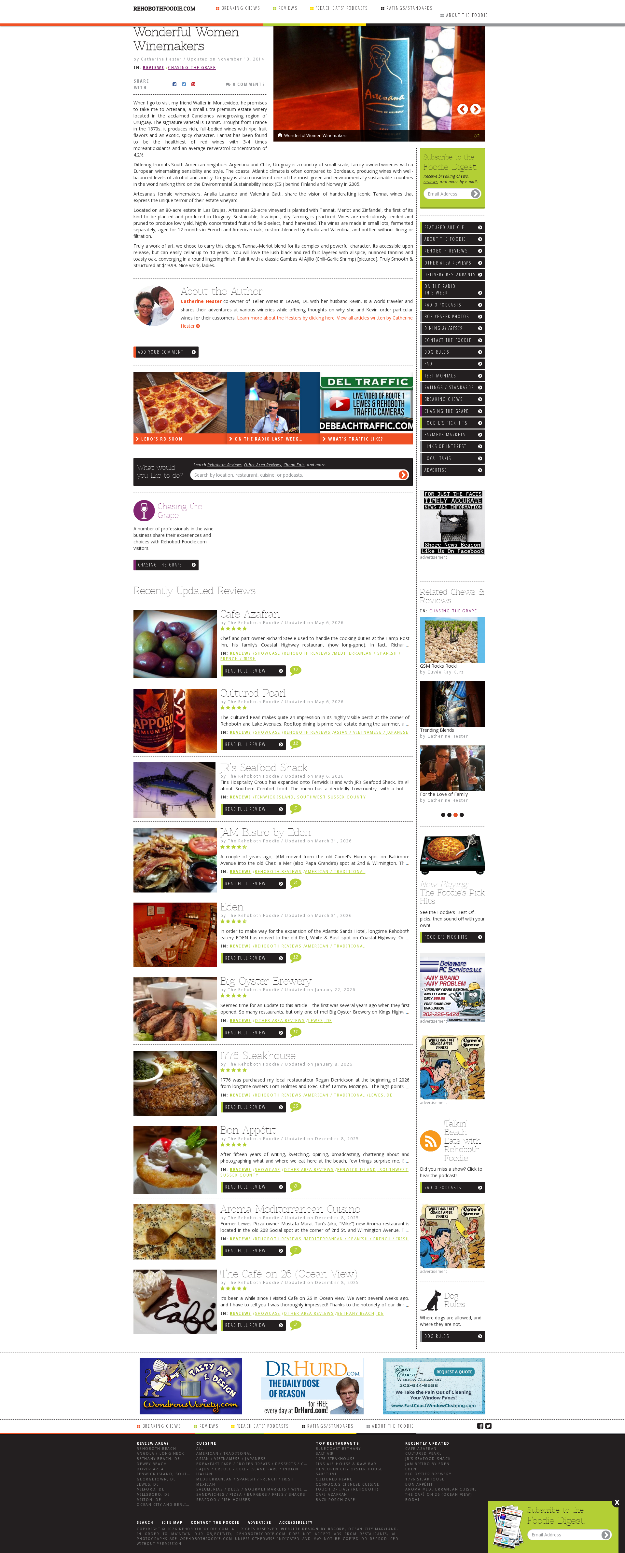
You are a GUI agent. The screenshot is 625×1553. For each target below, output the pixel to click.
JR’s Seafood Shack (264, 767)
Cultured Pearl (253, 693)
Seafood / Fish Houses (223, 1500)
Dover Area (150, 1469)
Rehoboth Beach (156, 1449)
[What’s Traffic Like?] (367, 403)
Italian (204, 1474)
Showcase (267, 653)
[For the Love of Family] (452, 768)
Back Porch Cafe (335, 1500)
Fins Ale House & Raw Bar (346, 1464)
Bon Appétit (248, 1130)
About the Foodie (467, 15)
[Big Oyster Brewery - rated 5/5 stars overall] (315, 997)
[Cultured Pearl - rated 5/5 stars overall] (315, 709)
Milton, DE (149, 1500)
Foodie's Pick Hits (446, 937)
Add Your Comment (161, 352)
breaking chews (453, 176)
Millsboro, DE (153, 1494)
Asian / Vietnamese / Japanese (371, 732)
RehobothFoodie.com (204, 1529)
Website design (300, 1529)
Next (476, 107)
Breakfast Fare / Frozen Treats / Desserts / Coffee (256, 1464)
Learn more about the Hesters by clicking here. (286, 318)
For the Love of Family (444, 794)
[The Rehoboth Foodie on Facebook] (480, 1425)
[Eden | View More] (173, 936)
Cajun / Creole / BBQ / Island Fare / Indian (247, 1469)
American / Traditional (335, 871)
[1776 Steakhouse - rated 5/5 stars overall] (315, 1072)
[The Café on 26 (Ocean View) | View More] (173, 1303)
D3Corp (336, 1529)
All (199, 1449)
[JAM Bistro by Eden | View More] (173, 862)
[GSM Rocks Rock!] (452, 640)
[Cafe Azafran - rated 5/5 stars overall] (315, 630)
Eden (231, 907)
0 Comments (248, 84)
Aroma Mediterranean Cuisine (290, 1209)
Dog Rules (436, 1336)
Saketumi (326, 1474)
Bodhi (412, 1500)
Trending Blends (437, 730)
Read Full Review (245, 671)
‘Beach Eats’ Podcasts (342, 8)
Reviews (288, 8)
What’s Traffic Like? (354, 439)
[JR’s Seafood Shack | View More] (173, 792)
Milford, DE (150, 1489)
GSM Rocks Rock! (438, 666)
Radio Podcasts (442, 1187)
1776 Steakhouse (258, 1055)
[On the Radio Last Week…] (273, 402)
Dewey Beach (152, 1464)
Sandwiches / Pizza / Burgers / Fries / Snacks (250, 1494)
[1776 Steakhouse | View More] (173, 1085)
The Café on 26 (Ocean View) (288, 1274)
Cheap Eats (294, 464)
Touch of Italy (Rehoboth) (347, 1489)
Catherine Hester (447, 736)
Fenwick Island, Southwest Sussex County (310, 797)
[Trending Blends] (452, 704)
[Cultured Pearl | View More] (173, 722)
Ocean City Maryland (372, 1529)
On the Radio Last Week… (268, 439)
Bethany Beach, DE (360, 1313)
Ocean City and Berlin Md (167, 1505)
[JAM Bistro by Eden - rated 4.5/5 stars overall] (315, 848)
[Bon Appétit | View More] (173, 1161)
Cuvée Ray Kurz (445, 671)
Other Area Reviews (262, 464)
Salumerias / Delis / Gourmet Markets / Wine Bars (255, 1489)
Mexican (205, 1484)
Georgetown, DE (156, 1479)
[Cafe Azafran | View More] (173, 645)
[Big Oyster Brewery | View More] (173, 1010)
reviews (431, 181)
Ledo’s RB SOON (161, 439)
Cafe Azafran (250, 614)
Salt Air (325, 1453)
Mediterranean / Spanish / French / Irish (357, 1239)
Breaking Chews (241, 8)
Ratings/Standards (409, 8)
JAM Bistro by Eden (265, 832)
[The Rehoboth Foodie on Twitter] (488, 1425)
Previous (463, 107)
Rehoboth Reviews (224, 464)
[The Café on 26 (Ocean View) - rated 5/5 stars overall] (315, 1290)
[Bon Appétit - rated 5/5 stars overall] (315, 1146)
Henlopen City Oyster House (349, 1469)
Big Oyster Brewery (266, 981)
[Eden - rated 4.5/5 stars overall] (315, 923)
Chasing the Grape (453, 611)
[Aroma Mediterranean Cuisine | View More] (173, 1234)
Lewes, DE (320, 1020)
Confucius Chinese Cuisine (348, 1484)
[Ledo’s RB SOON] (180, 402)
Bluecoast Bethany (338, 1449)
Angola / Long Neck (160, 1453)
